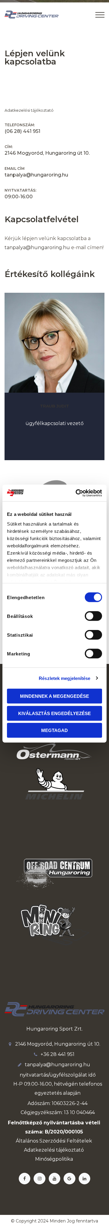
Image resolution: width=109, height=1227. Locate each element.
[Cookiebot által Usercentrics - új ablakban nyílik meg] (77, 493)
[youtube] (54, 1178)
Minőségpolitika (54, 1159)
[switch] (93, 616)
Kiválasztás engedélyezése (54, 713)
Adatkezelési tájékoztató (29, 110)
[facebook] (24, 1178)
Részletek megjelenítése (64, 678)
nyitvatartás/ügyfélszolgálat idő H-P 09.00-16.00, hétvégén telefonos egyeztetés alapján (57, 1084)
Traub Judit (54, 406)
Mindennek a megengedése (54, 696)
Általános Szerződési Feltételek (54, 1141)
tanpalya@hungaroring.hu (37, 247)
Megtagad (54, 730)
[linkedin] (84, 1178)
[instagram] (39, 1178)
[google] (69, 1178)
